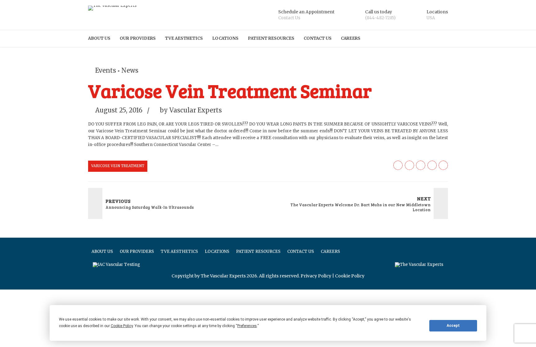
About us (99, 38)
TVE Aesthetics (184, 38)
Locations (225, 38)
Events (105, 70)
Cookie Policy (349, 276)
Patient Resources (271, 38)
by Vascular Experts (191, 110)
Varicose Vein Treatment (117, 166)
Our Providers (138, 38)
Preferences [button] (247, 326)
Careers (350, 38)
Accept (453, 325)
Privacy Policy (316, 276)
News (129, 70)
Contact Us (318, 38)
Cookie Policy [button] (122, 326)
